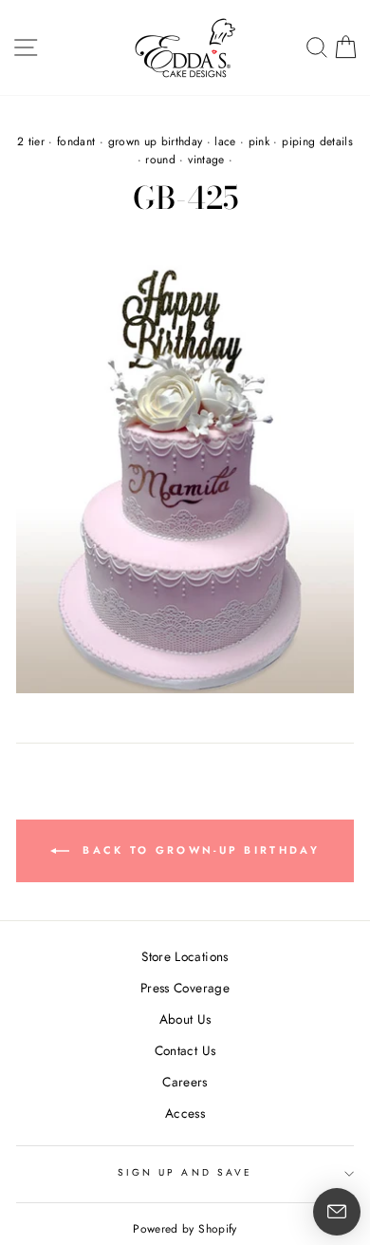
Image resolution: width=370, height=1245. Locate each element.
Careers (184, 1081)
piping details (317, 141)
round (160, 159)
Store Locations (184, 956)
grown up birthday (155, 141)
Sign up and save (185, 1172)
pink (259, 141)
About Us (185, 1018)
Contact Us (185, 1050)
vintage (206, 159)
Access (185, 1113)
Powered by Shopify (184, 1228)
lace (224, 141)
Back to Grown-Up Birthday (198, 850)
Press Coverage (185, 987)
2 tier (31, 141)
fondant (76, 141)
